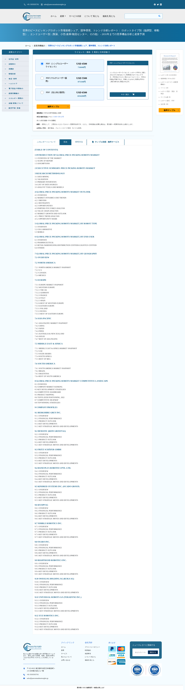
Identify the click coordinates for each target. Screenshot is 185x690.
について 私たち (92, 16)
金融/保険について (16, 103)
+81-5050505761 (32, 4)
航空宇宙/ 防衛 (15, 108)
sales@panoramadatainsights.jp (55, 4)
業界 (62, 650)
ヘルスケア (13, 83)
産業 (62, 16)
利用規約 (88, 650)
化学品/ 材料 (14, 59)
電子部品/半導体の (16, 88)
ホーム (54, 16)
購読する (153, 652)
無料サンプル (53, 106)
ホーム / (29, 46)
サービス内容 (75, 16)
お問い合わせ (65, 660)
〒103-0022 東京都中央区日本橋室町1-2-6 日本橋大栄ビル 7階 (41, 669)
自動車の (12, 64)
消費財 (11, 69)
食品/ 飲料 (13, 79)
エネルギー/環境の (16, 98)
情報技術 (12, 74)
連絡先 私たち (109, 16)
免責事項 (88, 653)
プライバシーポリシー (92, 647)
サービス (64, 653)
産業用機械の (39, 46)
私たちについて (66, 657)
